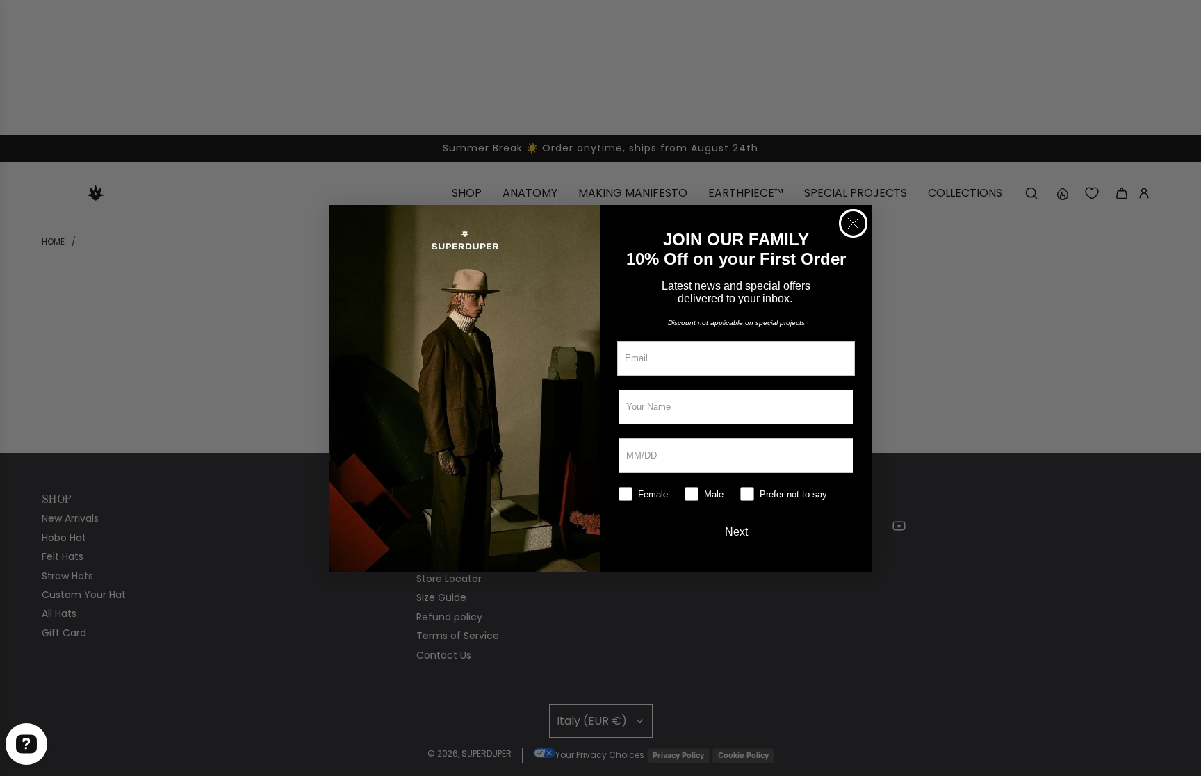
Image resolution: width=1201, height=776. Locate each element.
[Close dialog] (853, 223)
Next (736, 532)
